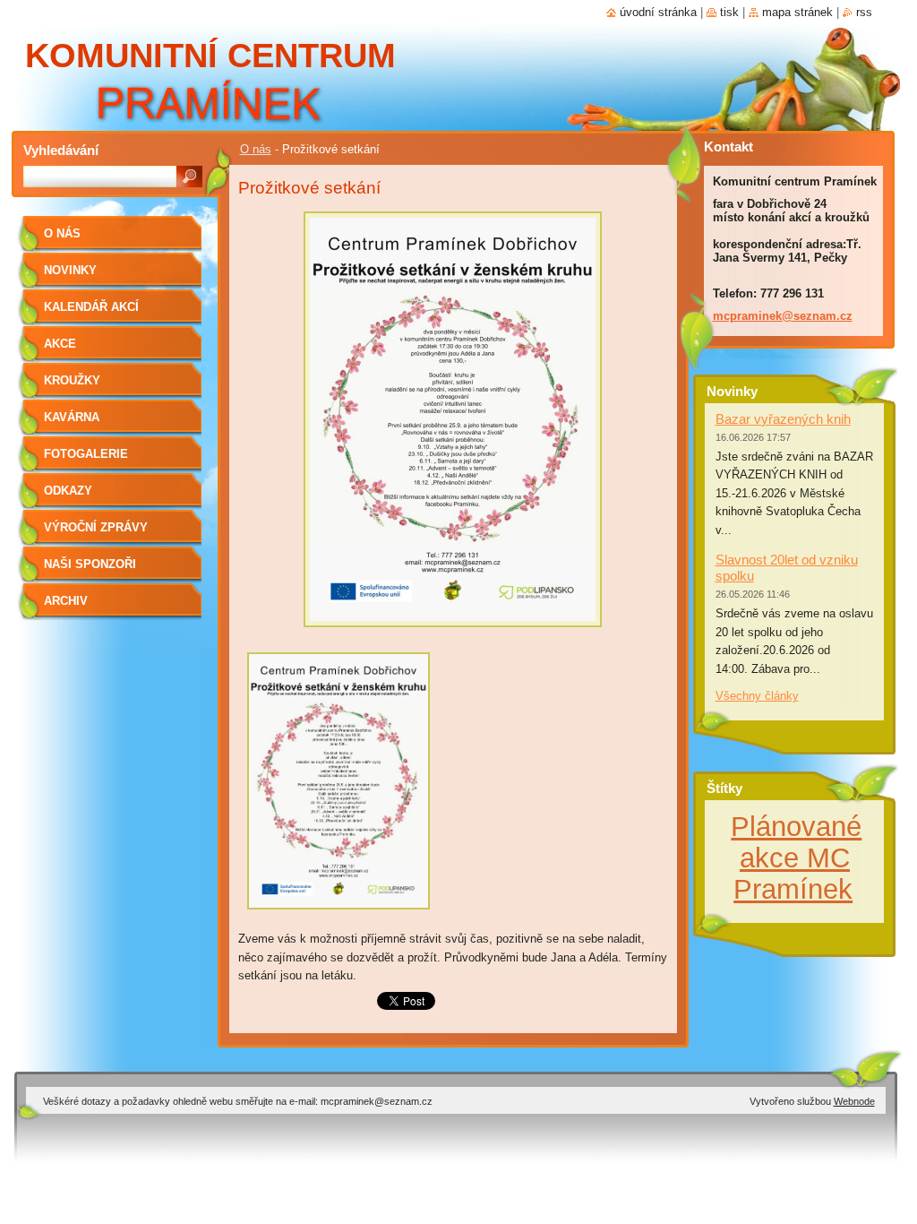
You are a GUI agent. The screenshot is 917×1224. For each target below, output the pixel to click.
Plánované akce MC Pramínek (796, 857)
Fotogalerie (86, 454)
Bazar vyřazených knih (783, 419)
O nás (255, 149)
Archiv (66, 601)
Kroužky (72, 380)
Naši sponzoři (90, 564)
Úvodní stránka (658, 12)
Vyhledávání (61, 150)
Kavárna (71, 417)
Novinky (70, 270)
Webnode (854, 1101)
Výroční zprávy (96, 527)
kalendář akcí (91, 307)
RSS (864, 12)
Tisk (729, 12)
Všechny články (757, 696)
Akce (60, 343)
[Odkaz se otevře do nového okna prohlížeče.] (453, 632)
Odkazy (68, 490)
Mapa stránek (797, 12)
